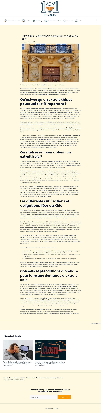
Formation (60, 378)
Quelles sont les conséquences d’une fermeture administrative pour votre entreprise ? (50, 363)
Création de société (19, 378)
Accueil (6, 378)
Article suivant (96, 323)
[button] (96, 21)
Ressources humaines (42, 378)
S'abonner (64, 397)
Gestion (25, 42)
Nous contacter (8, 380)
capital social (63, 90)
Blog (10, 378)
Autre (33, 378)
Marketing (53, 378)
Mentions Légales (19, 380)
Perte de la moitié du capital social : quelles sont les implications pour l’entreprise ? (17, 363)
